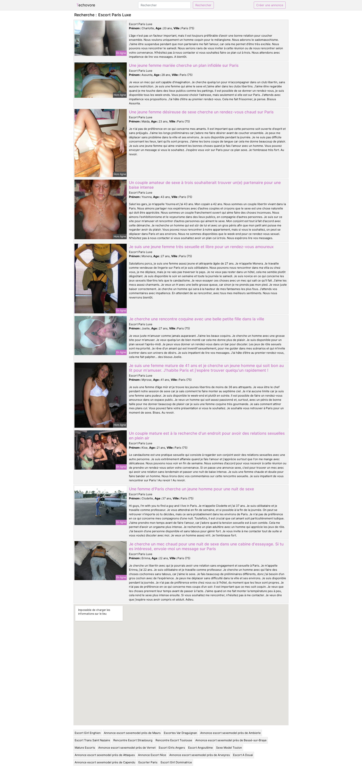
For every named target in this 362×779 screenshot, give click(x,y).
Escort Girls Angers (172, 747)
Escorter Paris (147, 762)
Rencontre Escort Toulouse (174, 740)
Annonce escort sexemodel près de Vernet (127, 747)
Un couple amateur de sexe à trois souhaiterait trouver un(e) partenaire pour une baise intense (205, 185)
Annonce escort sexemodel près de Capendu (105, 762)
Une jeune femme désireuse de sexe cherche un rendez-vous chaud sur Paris (201, 112)
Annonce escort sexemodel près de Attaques (105, 755)
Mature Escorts (85, 747)
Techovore (85, 5)
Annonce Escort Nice (152, 755)
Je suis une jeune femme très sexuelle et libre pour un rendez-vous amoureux (201, 246)
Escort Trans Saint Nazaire (92, 740)
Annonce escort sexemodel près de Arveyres (199, 755)
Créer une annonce (269, 5)
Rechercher (203, 5)
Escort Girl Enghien (88, 733)
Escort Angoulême (200, 747)
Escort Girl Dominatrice (176, 762)
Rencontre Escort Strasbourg (132, 740)
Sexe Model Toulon (229, 747)
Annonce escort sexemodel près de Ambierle (230, 733)
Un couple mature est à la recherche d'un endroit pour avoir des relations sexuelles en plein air (207, 435)
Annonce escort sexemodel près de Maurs (132, 733)
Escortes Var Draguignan (180, 733)
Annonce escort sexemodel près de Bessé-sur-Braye (231, 740)
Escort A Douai (243, 755)
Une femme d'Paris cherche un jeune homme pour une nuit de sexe (191, 489)
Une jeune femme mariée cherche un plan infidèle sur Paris (184, 65)
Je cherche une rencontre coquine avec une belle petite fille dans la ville (196, 319)
